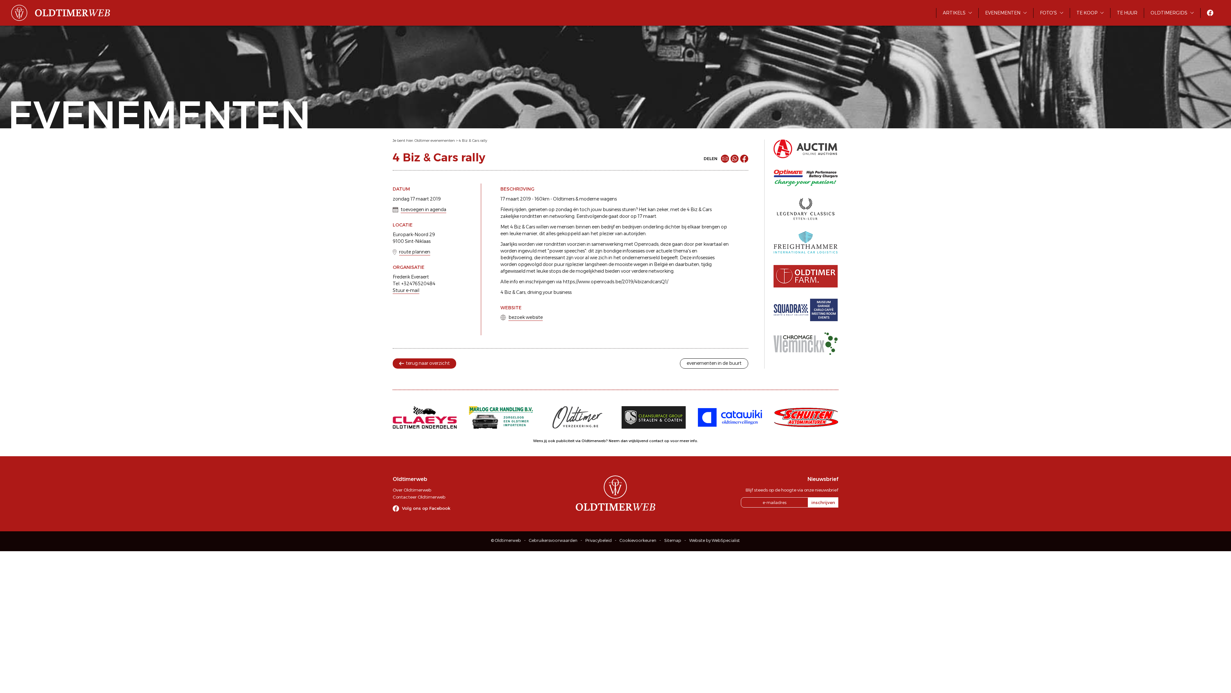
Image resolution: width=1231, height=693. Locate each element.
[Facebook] (744, 159)
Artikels (954, 13)
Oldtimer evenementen (435, 140)
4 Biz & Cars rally (473, 140)
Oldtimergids (1169, 13)
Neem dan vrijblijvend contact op (639, 441)
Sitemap (672, 540)
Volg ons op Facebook (426, 508)
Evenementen (1002, 13)
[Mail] (725, 159)
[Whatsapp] (735, 159)
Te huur (1127, 13)
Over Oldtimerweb (412, 489)
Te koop (1086, 13)
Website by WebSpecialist (714, 540)
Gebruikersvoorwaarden (553, 540)
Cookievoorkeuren (638, 540)
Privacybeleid (598, 540)
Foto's (1048, 13)
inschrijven (823, 502)
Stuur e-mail (406, 290)
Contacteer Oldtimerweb (419, 497)
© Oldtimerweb (506, 540)
